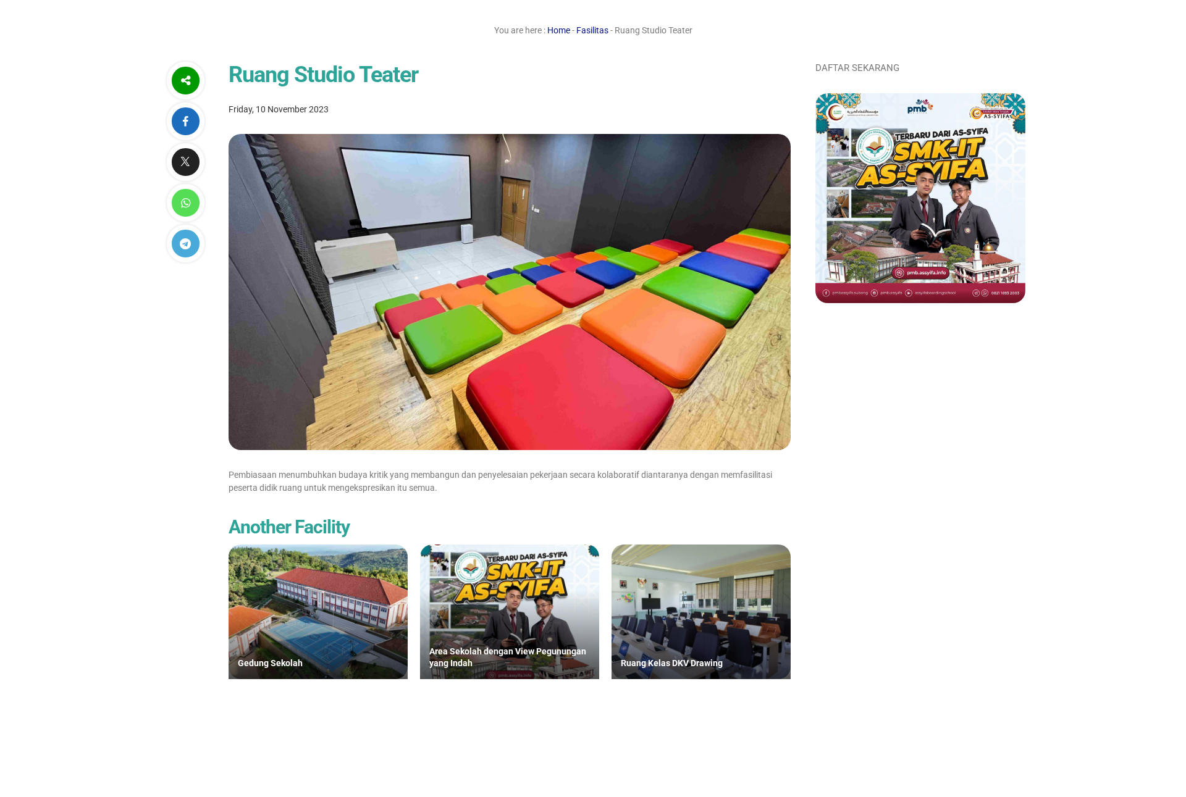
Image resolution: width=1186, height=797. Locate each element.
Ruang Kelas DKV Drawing (672, 663)
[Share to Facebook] (185, 121)
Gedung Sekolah (270, 663)
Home (558, 30)
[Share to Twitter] (185, 162)
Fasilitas (592, 30)
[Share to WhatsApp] (185, 203)
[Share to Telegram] (185, 243)
